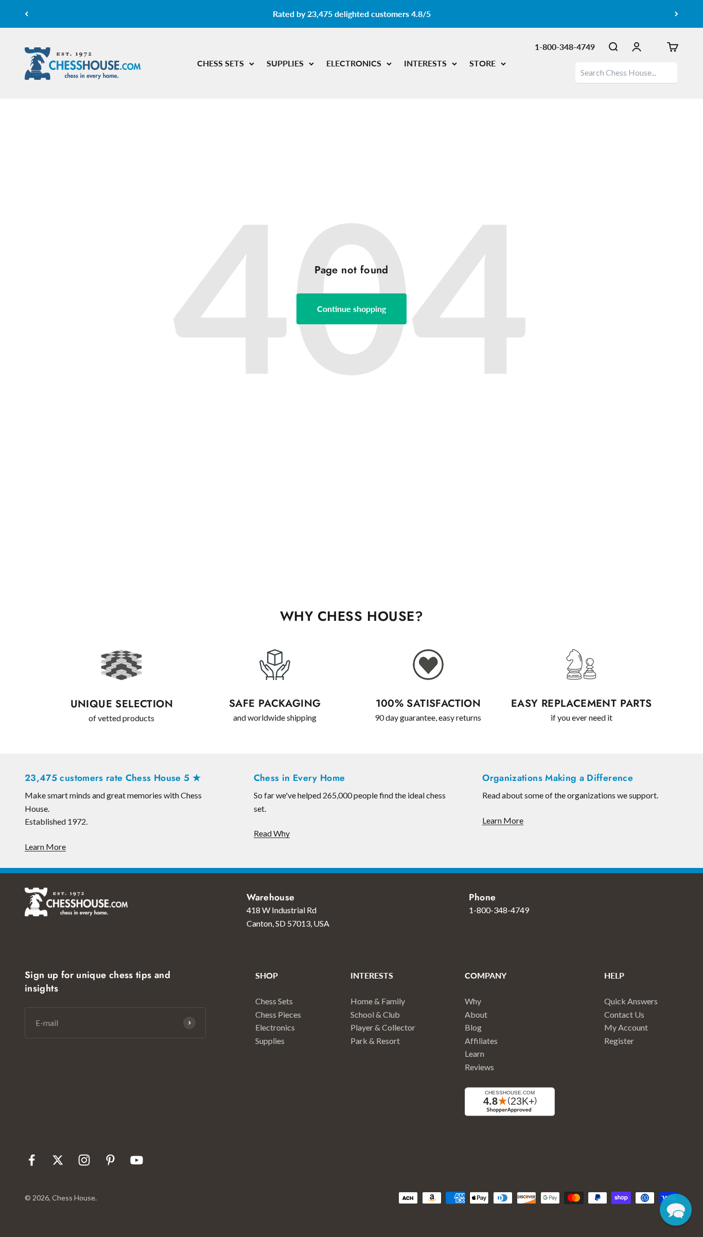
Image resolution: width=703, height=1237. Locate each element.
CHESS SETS (220, 63)
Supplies (270, 1041)
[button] (676, 1210)
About (476, 1014)
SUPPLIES (285, 63)
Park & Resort (375, 1041)
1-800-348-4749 (565, 46)
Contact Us (624, 1014)
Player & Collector (382, 1027)
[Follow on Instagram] (84, 1160)
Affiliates (481, 1041)
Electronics (275, 1027)
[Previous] (26, 14)
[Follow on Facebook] (32, 1160)
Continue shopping (351, 308)
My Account (626, 1027)
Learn (474, 1053)
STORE (482, 63)
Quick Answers (631, 1001)
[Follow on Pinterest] (110, 1160)
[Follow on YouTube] (137, 1160)
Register (619, 1041)
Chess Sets (274, 1001)
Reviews (479, 1067)
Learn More (45, 846)
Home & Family (377, 1001)
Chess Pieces (278, 1014)
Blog (473, 1027)
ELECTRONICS (353, 63)
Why (473, 1001)
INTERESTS (425, 63)
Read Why (272, 833)
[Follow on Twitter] (58, 1160)
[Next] (676, 14)
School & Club (375, 1014)
